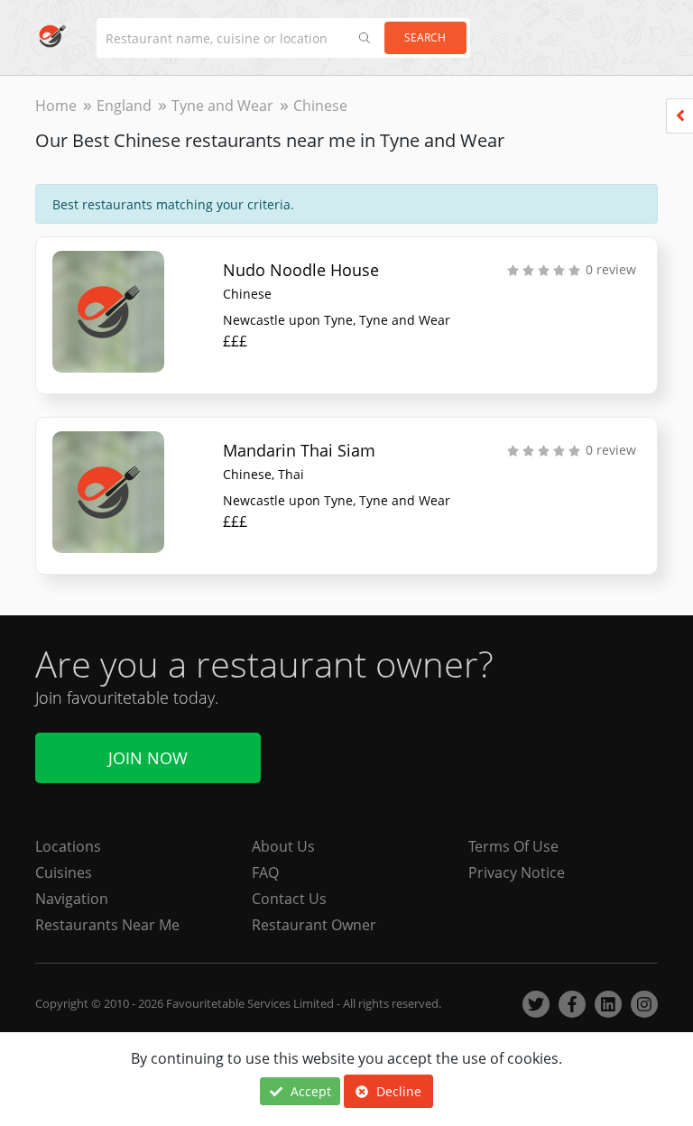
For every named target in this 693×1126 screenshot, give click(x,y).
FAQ (265, 872)
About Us (283, 846)
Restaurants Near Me (107, 925)
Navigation (71, 899)
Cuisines (63, 872)
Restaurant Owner (314, 925)
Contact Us (289, 899)
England (124, 105)
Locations (68, 846)
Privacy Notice (516, 872)
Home (56, 105)
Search (425, 37)
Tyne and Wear (222, 105)
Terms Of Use (513, 846)
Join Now (148, 758)
